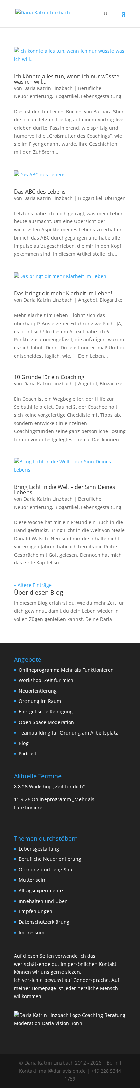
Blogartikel (66, 96)
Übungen (115, 198)
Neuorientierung (38, 691)
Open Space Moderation (46, 722)
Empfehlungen (35, 911)
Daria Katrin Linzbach (48, 88)
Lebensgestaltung (101, 96)
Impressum (32, 932)
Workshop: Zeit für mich (46, 680)
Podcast (27, 753)
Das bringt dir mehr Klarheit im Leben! (63, 293)
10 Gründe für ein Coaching (49, 377)
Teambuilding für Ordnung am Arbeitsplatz (68, 732)
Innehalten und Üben (43, 901)
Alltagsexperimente (41, 890)
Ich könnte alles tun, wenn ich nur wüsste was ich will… (66, 78)
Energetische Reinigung (46, 711)
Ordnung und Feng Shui (46, 869)
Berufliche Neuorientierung (50, 859)
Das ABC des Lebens (40, 191)
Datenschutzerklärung (44, 922)
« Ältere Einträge (33, 585)
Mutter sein (32, 880)
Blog (24, 743)
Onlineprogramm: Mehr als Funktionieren (66, 669)
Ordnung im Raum (40, 701)
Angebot (87, 300)
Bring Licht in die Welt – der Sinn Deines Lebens (64, 489)
